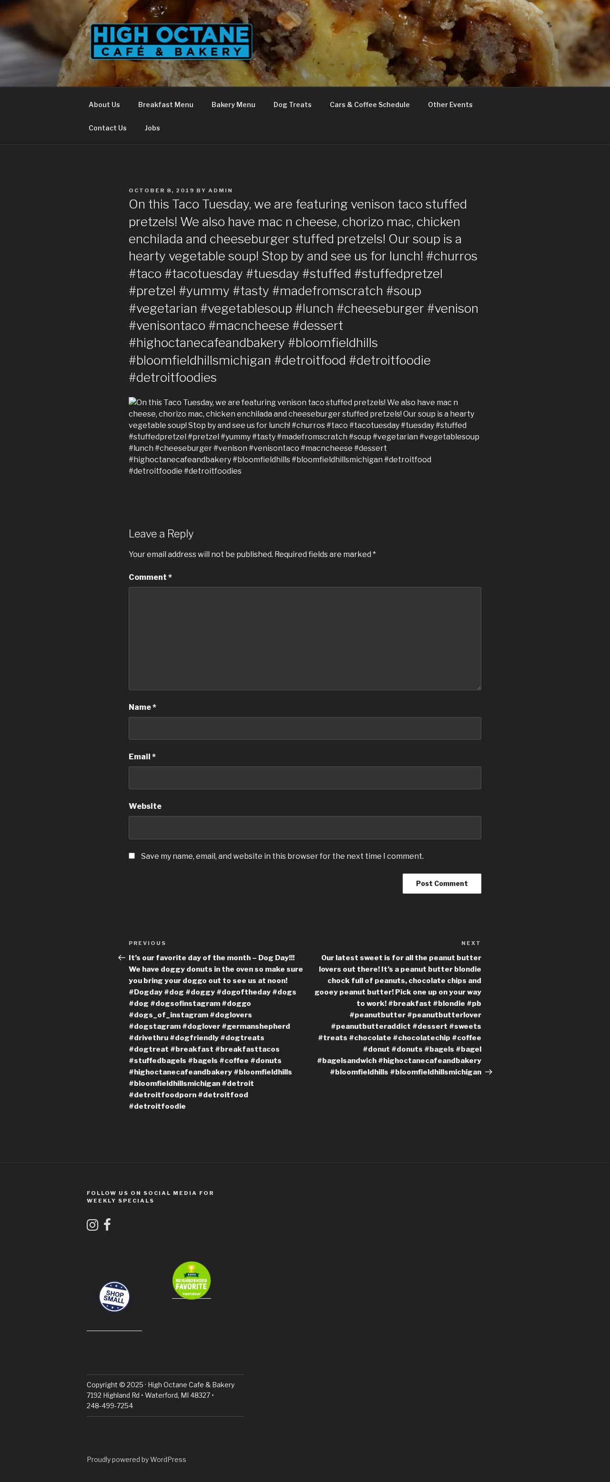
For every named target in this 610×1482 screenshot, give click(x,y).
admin (220, 190)
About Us (104, 104)
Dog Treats (293, 104)
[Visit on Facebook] (107, 1227)
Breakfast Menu (165, 104)
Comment (150, 577)
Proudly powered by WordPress (136, 1459)
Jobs (152, 128)
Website (145, 806)
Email (142, 756)
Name (142, 707)
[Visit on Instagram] (92, 1227)
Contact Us (108, 128)
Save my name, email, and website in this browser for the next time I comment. (282, 856)
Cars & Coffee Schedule (370, 104)
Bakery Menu (233, 104)
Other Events (450, 104)
